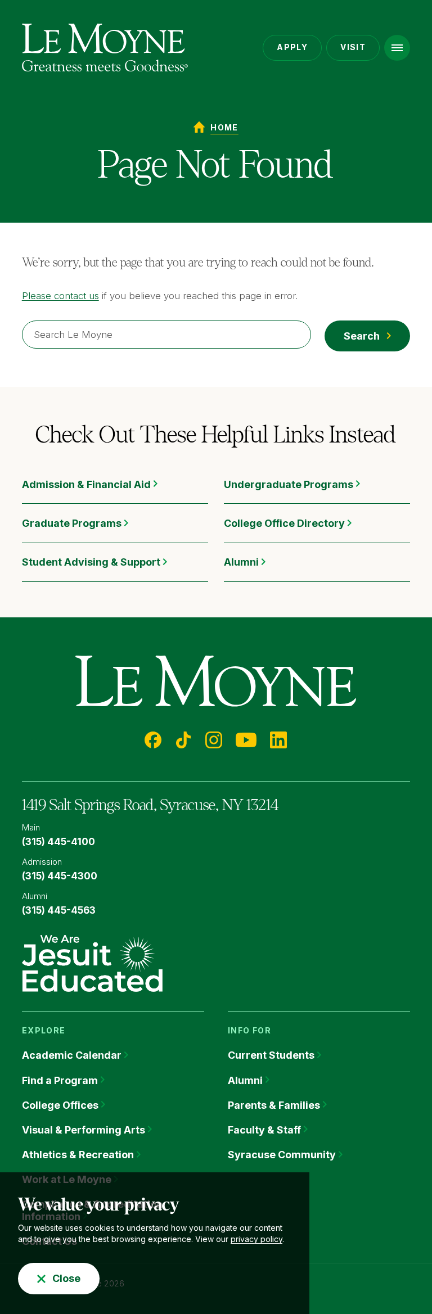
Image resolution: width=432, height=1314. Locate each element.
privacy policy (256, 1239)
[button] (397, 48)
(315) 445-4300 (59, 876)
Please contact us (60, 295)
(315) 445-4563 (59, 910)
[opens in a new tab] (92, 962)
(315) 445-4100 (58, 841)
